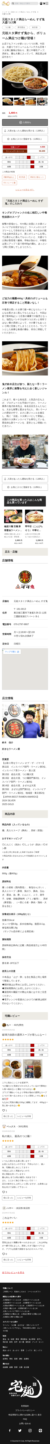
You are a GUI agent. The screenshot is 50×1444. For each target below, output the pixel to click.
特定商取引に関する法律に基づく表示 (25, 1415)
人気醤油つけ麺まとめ (11, 1314)
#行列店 (22, 177)
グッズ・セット (38, 1342)
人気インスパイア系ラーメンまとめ (16, 1311)
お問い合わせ (25, 1423)
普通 (22, 1350)
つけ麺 (13, 1325)
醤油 (4, 1339)
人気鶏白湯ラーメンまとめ (28, 1308)
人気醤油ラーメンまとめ (12, 1300)
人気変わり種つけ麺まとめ (13, 1317)
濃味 (20, 1359)
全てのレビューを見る (13, 1272)
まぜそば (21, 1325)
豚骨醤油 (24, 1339)
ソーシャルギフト (34, 1292)
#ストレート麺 (9, 183)
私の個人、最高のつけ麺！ (17, 1136)
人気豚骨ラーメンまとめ (32, 1303)
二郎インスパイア (32, 1325)
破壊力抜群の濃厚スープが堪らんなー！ (24, 1034)
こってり (29, 1350)
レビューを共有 (24, 1116)
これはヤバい (9, 1217)
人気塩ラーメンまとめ (31, 1300)
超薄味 (5, 1359)
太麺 (20, 1367)
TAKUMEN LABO (29, 1328)
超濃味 (26, 1359)
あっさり (16, 1350)
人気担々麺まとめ (9, 1308)
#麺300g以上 (9, 177)
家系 (11, 1342)
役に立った (8, 1116)
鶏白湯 (5, 1342)
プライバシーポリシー (25, 1410)
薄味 (11, 1359)
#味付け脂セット (37, 177)
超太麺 (26, 1367)
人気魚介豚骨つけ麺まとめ (31, 1314)
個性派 (28, 1342)
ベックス (11, 1126)
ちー (9, 1025)
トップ (4, 12)
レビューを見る (25, 190)
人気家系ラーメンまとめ (35, 1306)
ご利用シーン (8, 1292)
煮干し (39, 1339)
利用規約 (25, 1406)
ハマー (10, 1208)
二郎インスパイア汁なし (12, 1328)
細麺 (11, 1367)
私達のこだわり (20, 1292)
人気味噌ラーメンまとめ (12, 1303)
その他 (5, 1331)
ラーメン (6, 1325)
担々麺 (21, 1342)
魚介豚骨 (32, 1339)
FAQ (25, 1419)
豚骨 (17, 1339)
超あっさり (7, 1350)
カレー (39, 1328)
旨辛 (16, 1342)
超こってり (38, 1350)
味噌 (12, 1339)
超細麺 (5, 1367)
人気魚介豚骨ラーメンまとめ (13, 1306)
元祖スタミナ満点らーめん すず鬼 (23, 12)
